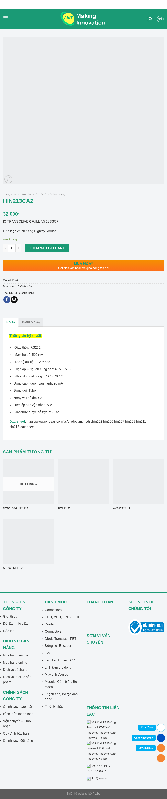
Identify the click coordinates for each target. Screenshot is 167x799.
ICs (41, 194)
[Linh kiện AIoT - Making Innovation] (83, 19)
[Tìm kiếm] (150, 19)
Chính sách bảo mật (17, 706)
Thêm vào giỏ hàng (47, 248)
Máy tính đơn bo (56, 674)
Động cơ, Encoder (58, 646)
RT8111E (64, 508)
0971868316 (146, 747)
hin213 (13, 292)
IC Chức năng (57, 194)
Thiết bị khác (54, 706)
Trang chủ (9, 194)
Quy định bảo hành (17, 733)
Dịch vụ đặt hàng (15, 669)
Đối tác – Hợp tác (15, 623)
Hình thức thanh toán (18, 714)
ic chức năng (26, 292)
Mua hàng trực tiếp (16, 655)
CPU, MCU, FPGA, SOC (62, 617)
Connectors (53, 610)
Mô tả (10, 322)
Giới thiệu (10, 616)
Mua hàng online (15, 662)
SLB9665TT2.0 (13, 567)
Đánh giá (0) (31, 322)
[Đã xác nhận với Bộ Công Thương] (146, 627)
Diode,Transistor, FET (60, 638)
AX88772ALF (121, 508)
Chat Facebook (143, 737)
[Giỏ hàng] (160, 19)
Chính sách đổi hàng (18, 740)
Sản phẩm (27, 194)
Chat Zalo (147, 727)
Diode (49, 624)
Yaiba (96, 793)
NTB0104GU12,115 (15, 508)
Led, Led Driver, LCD (60, 660)
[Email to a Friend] (14, 299)
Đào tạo (8, 631)
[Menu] (5, 18)
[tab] (10, 322)
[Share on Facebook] (6, 299)
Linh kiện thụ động (58, 667)
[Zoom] (8, 179)
